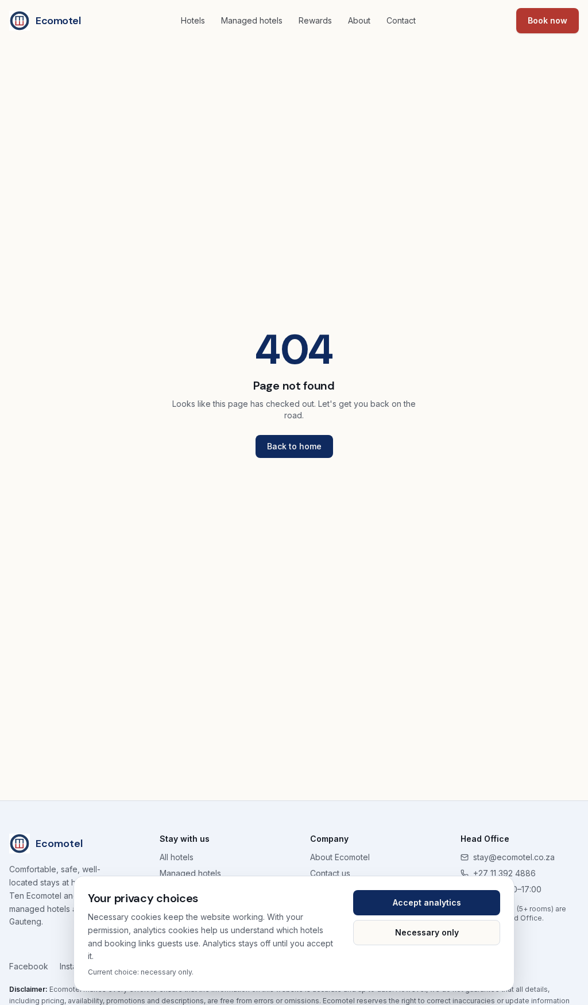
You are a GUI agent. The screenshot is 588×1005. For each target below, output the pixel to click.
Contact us (330, 873)
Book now (547, 20)
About (359, 20)
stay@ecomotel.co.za (514, 857)
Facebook (28, 966)
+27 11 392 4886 (504, 873)
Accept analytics (427, 902)
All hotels (177, 857)
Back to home (294, 446)
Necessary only (427, 932)
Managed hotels (252, 20)
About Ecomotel (340, 857)
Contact (401, 20)
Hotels (193, 20)
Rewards (315, 20)
